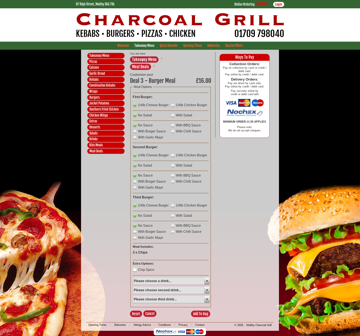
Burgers (94, 97)
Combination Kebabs (102, 85)
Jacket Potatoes (99, 103)
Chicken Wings (98, 115)
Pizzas (93, 62)
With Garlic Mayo (150, 137)
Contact (200, 324)
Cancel (149, 313)
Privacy (183, 324)
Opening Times (192, 46)
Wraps (93, 91)
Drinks (93, 139)
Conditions (164, 324)
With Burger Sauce (152, 131)
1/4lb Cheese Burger (153, 105)
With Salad (184, 115)
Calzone (94, 67)
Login (278, 4)
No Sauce (145, 125)
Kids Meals (96, 145)
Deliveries (213, 46)
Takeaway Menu (144, 46)
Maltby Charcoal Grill (259, 325)
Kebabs (94, 79)
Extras (93, 121)
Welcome (123, 46)
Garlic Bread (97, 73)
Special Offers (234, 46)
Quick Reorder (169, 46)
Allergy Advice (142, 324)
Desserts (94, 127)
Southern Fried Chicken (104, 109)
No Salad (145, 115)
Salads (93, 133)
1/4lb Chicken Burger (191, 105)
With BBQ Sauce (188, 125)
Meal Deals (96, 151)
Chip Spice (146, 269)
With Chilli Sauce (188, 131)
